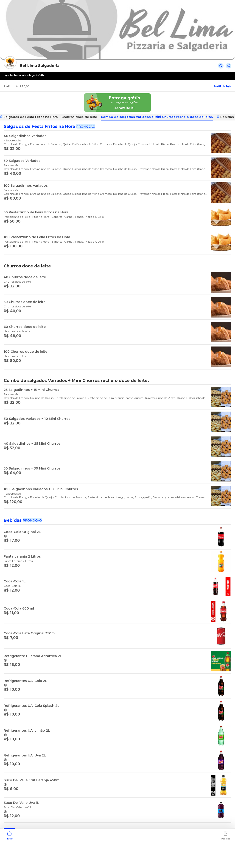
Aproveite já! (124, 108)
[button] (9, 835)
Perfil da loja (222, 86)
